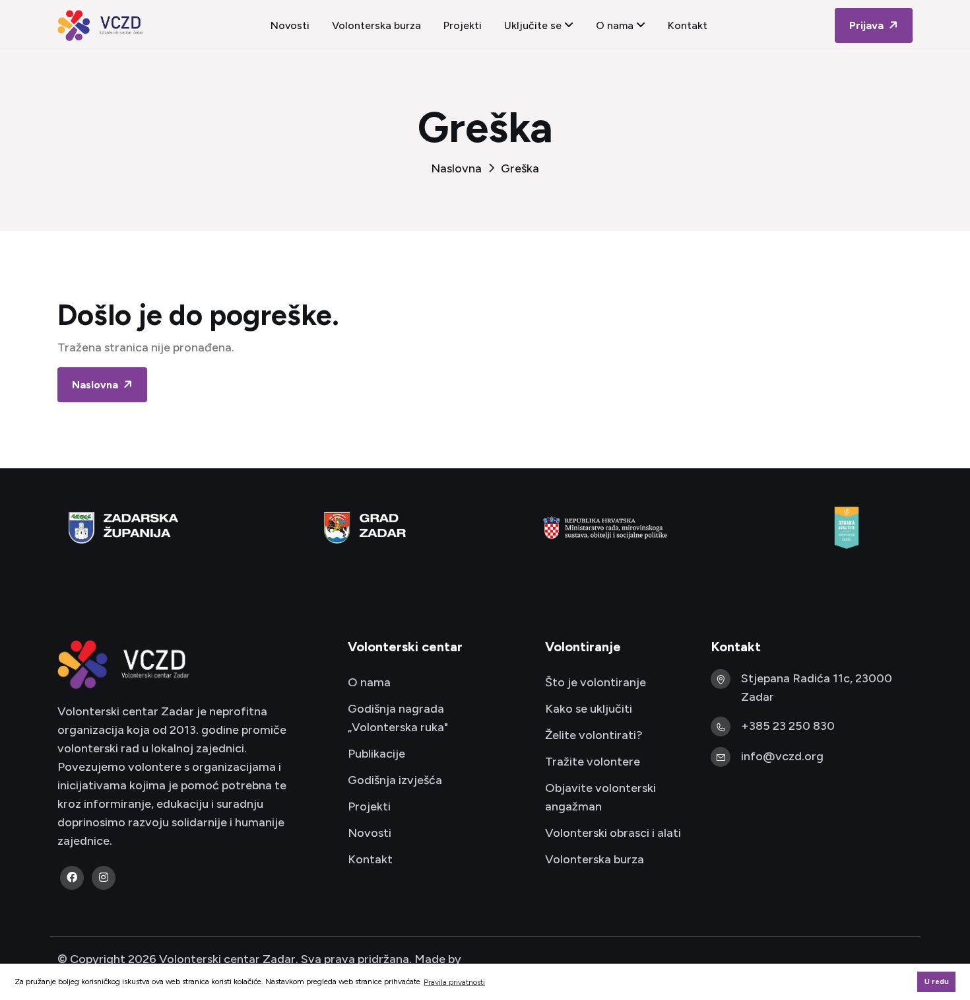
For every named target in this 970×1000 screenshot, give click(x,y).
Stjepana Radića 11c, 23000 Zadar (816, 687)
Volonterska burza (376, 25)
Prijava (867, 25)
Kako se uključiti (588, 708)
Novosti (290, 25)
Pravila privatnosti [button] (454, 982)
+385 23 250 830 (788, 726)
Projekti (462, 25)
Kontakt (687, 25)
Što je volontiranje (595, 682)
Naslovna (456, 168)
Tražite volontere (592, 761)
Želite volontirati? (594, 735)
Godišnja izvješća (395, 780)
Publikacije (376, 753)
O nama (616, 25)
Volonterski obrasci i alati (613, 833)
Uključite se (534, 25)
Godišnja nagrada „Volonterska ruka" (398, 717)
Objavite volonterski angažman (600, 797)
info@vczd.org (782, 756)
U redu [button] (936, 982)
